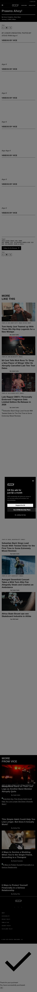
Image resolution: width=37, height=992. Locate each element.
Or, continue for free (20, 515)
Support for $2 (20, 505)
